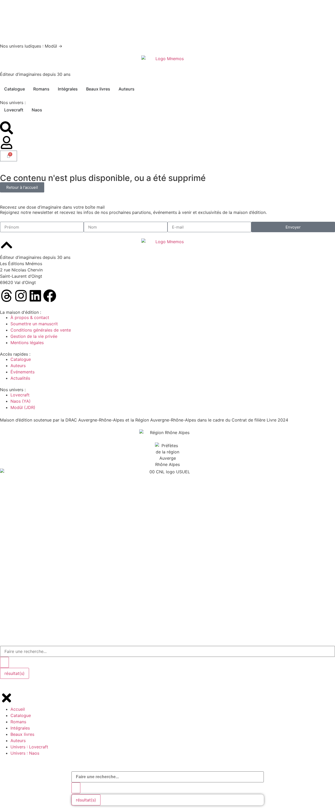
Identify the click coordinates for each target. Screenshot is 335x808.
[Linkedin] (35, 295)
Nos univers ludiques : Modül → (31, 46)
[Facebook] (49, 295)
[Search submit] (75, 787)
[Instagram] (20, 295)
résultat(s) (86, 800)
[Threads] (6, 295)
